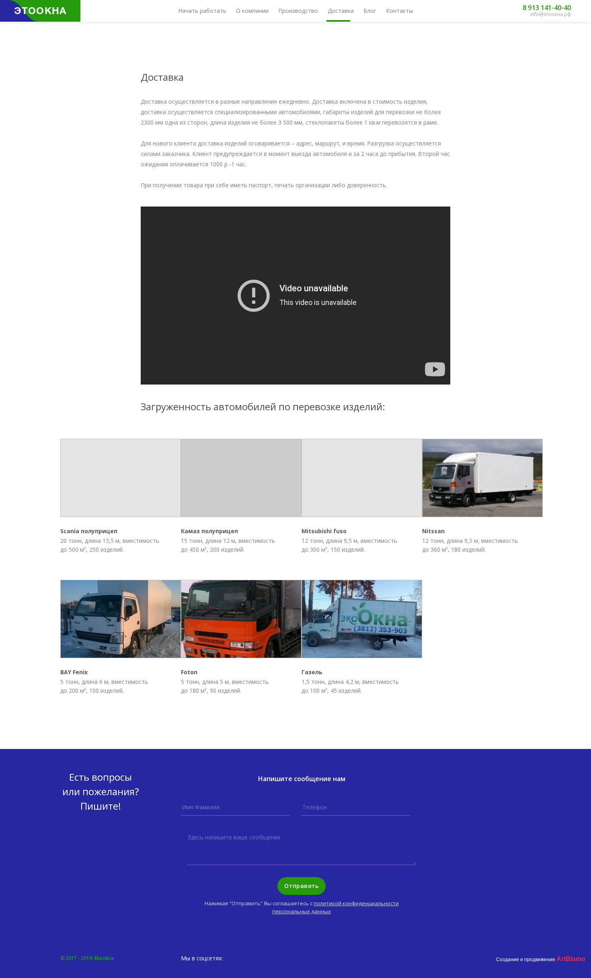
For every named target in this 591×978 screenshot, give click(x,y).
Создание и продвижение (540, 959)
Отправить (301, 886)
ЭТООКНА (40, 10)
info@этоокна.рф (550, 14)
